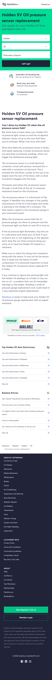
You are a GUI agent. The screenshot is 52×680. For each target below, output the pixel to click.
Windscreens (9, 477)
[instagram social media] (30, 661)
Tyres (6, 514)
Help (5, 571)
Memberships (9, 588)
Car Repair (8, 465)
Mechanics (8, 469)
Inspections (8, 531)
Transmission (9, 510)
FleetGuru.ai (8, 592)
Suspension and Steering (13, 494)
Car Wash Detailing (11, 527)
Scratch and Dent (10, 522)
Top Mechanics (9, 584)
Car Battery (8, 506)
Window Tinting (10, 518)
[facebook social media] (21, 661)
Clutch (6, 485)
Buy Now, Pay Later (11, 559)
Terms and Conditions (12, 547)
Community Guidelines (12, 551)
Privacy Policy (9, 543)
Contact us (8, 575)
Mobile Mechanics (11, 473)
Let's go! (26, 63)
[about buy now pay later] (26, 325)
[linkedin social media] (26, 661)
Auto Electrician (10, 498)
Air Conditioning (10, 489)
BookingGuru (9, 596)
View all (5, 384)
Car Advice (8, 580)
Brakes (6, 481)
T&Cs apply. (40, 335)
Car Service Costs (10, 461)
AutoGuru (7, 296)
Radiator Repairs (10, 502)
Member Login (26, 617)
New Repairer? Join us (26, 609)
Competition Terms (11, 555)
